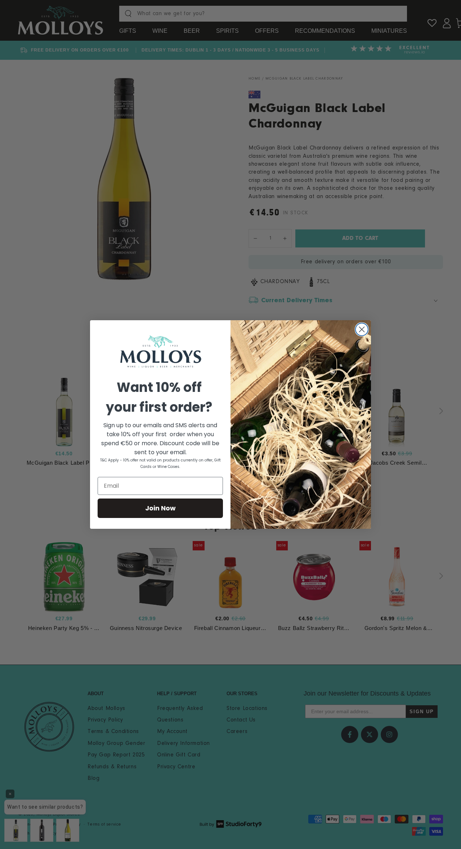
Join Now (160, 508)
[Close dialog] (361, 329)
